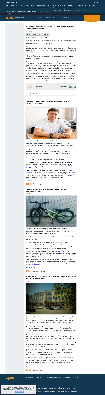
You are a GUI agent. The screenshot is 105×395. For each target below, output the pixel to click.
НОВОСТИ (59, 18)
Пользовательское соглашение (71, 377)
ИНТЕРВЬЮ (50, 18)
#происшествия (30, 267)
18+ (90, 18)
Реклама (24, 377)
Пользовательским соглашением (14, 389)
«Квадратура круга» (51, 359)
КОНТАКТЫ (68, 18)
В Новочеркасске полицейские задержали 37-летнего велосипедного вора (27, 11)
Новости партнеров (39, 377)
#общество (29, 180)
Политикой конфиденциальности (27, 389)
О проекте (18, 377)
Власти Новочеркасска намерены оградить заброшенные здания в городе (74, 5)
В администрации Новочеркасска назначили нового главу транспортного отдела (27, 8)
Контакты (30, 377)
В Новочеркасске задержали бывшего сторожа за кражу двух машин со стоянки (28, 5)
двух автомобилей (63, 251)
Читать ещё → (95, 2)
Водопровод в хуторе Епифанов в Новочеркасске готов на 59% (71, 10)
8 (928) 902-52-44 (32, 167)
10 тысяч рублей (35, 264)
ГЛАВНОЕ (41, 18)
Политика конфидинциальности (54, 377)
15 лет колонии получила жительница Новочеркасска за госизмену (72, 8)
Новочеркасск (19, 17)
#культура (29, 367)
